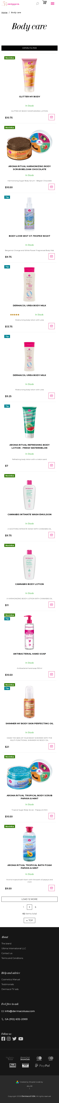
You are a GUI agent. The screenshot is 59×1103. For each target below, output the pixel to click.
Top (30, 920)
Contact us (6, 953)
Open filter (29, 48)
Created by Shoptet (28, 1082)
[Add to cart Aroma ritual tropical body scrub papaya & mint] (52, 816)
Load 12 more (29, 899)
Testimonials (7, 984)
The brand (6, 943)
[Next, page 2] (29, 907)
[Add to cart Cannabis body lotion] (52, 605)
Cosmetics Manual (10, 979)
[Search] (37, 3)
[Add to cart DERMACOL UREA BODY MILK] (52, 326)
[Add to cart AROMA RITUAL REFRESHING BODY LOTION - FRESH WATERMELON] (52, 465)
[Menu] (52, 3)
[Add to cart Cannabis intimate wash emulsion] (52, 535)
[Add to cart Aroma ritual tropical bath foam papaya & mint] (52, 888)
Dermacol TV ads (9, 989)
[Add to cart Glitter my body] (52, 117)
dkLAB (29, 1086)
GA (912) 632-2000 (16, 1019)
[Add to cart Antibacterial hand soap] (52, 674)
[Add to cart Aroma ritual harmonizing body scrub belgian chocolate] (52, 187)
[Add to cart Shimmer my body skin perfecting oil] (52, 746)
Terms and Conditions (12, 958)
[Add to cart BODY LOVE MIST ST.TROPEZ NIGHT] (52, 256)
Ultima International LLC (13, 948)
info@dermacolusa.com (20, 1011)
